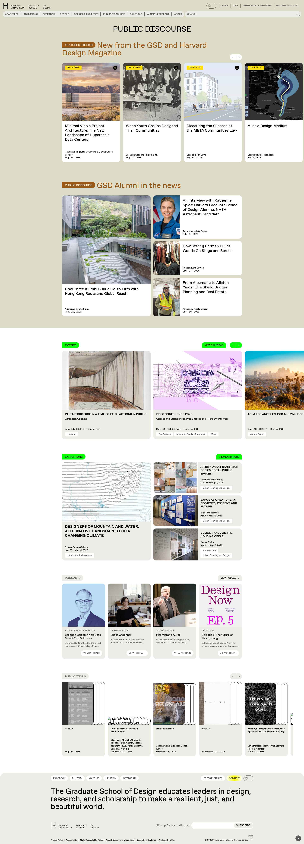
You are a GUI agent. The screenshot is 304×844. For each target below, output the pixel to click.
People (64, 14)
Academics (12, 14)
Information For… (287, 5)
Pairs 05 (206, 728)
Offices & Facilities (86, 14)
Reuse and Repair (165, 728)
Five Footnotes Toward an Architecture (124, 730)
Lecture (71, 434)
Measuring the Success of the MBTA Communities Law (212, 128)
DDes (213, 434)
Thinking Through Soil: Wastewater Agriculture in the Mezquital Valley (266, 730)
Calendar (136, 14)
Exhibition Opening (105, 417)
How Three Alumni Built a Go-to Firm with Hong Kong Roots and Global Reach (102, 291)
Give (235, 5)
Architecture (209, 550)
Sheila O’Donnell (121, 635)
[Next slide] (239, 57)
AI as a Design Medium (268, 125)
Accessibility (71, 840)
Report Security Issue (146, 840)
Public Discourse (114, 14)
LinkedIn (111, 778)
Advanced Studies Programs (190, 434)
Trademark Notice (167, 840)
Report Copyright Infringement (120, 840)
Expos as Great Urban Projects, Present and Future (218, 503)
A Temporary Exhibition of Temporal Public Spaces (219, 470)
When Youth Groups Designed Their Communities (152, 128)
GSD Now (234, 778)
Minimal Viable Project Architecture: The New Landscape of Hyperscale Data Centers (87, 132)
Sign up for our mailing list (173, 825)
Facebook (59, 778)
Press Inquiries (212, 778)
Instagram (129, 778)
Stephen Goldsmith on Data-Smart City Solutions (83, 636)
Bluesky (77, 778)
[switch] (211, 6)
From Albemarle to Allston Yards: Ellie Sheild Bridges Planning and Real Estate (206, 287)
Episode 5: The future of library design (217, 636)
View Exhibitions (229, 457)
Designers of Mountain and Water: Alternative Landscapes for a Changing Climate (102, 531)
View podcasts (230, 578)
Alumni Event (257, 434)
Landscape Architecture (79, 555)
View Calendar (214, 345)
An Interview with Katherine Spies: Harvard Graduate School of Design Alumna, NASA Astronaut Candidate (210, 207)
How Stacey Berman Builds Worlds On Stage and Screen (208, 248)
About (178, 14)
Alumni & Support (158, 14)
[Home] (75, 825)
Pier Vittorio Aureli (168, 635)
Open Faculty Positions (257, 5)
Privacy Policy (57, 840)
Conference (165, 434)
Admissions (31, 14)
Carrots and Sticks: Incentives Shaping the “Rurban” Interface (192, 417)
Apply (224, 5)
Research (49, 14)
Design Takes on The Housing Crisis (216, 534)
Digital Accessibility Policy (91, 840)
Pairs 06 (69, 728)
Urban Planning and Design (216, 488)
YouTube (94, 778)
